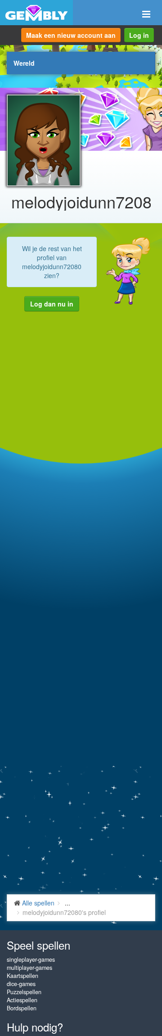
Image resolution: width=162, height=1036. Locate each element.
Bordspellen (21, 1008)
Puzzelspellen (24, 992)
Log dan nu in (51, 303)
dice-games (21, 984)
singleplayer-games (31, 959)
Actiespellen (22, 1000)
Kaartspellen (22, 976)
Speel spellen (38, 945)
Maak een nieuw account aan (71, 35)
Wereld (24, 63)
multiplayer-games (29, 968)
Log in (139, 35)
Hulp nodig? (35, 1027)
